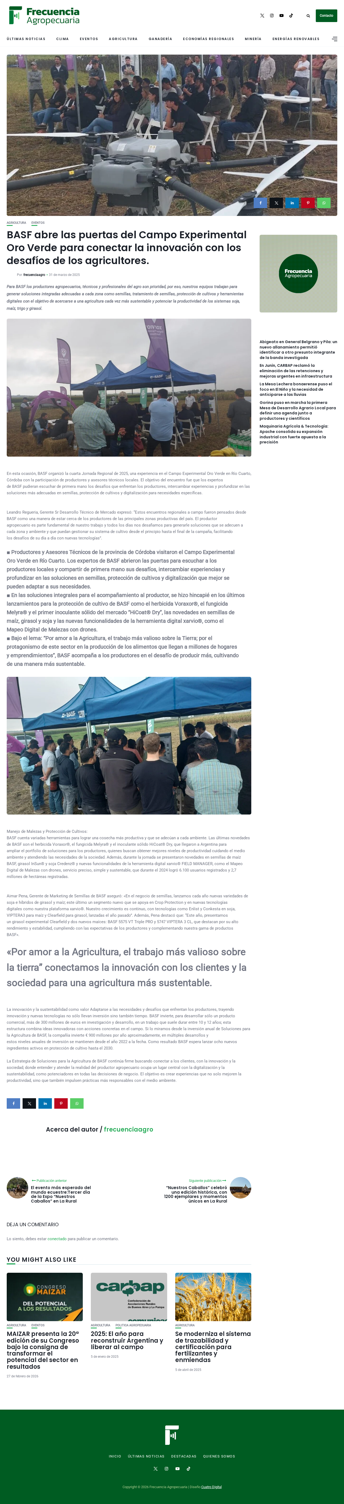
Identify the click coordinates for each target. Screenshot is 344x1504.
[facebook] (260, 203)
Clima (62, 39)
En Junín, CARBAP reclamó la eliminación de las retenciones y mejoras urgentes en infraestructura (296, 371)
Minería (253, 39)
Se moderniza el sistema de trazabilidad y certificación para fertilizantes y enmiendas (213, 1347)
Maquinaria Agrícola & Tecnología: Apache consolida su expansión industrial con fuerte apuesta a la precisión (294, 434)
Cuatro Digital (211, 1487)
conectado (57, 1238)
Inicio (115, 1456)
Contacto (326, 15)
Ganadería (161, 39)
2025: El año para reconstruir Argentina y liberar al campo (127, 1340)
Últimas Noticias (26, 39)
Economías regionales (208, 39)
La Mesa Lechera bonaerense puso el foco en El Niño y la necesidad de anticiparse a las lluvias (296, 389)
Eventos (89, 39)
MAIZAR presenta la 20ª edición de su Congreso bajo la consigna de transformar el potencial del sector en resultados (43, 1350)
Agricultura (123, 39)
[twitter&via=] (276, 203)
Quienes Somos (219, 1456)
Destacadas (184, 1456)
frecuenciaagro (34, 275)
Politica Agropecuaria (133, 1325)
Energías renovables (296, 39)
